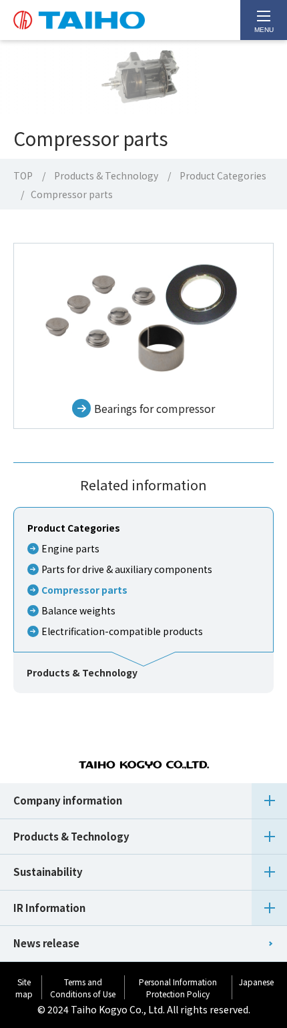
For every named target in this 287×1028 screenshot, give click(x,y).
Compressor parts (84, 589)
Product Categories (223, 175)
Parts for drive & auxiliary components (126, 569)
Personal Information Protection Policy (178, 987)
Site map (24, 987)
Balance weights (78, 610)
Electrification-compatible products (122, 631)
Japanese (256, 981)
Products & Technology (106, 175)
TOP (23, 175)
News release (46, 943)
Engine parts (70, 548)
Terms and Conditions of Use (82, 987)
